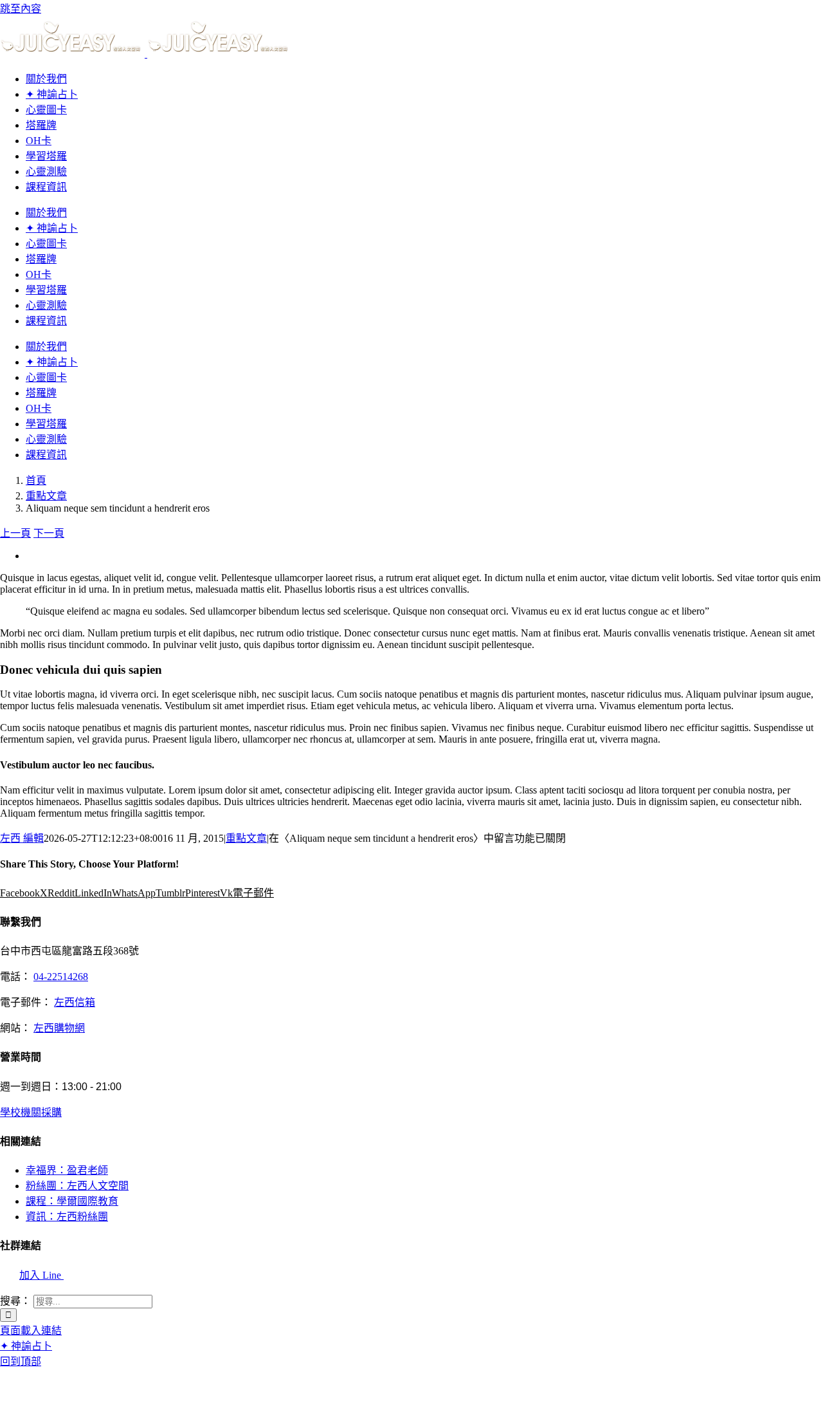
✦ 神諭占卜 (26, 1345)
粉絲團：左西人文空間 (77, 1185)
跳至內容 (20, 8)
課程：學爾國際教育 (72, 1201)
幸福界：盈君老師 (67, 1170)
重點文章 (246, 838)
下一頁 (48, 533)
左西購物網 (59, 1028)
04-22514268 (60, 976)
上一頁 (15, 533)
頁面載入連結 (31, 1330)
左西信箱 (74, 1002)
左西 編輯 (22, 838)
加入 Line (41, 1275)
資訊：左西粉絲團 (67, 1216)
